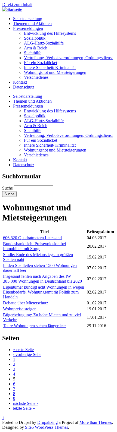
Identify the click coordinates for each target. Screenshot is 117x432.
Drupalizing (47, 422)
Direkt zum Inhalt (17, 4)
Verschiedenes (36, 77)
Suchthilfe (32, 53)
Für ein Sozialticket (40, 62)
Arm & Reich (35, 48)
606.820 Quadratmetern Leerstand (32, 237)
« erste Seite (23, 349)
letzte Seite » (24, 408)
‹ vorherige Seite (27, 354)
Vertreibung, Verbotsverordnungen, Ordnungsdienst (68, 57)
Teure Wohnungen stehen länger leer (34, 325)
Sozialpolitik (34, 38)
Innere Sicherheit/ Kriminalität (50, 67)
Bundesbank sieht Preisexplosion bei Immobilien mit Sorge (34, 246)
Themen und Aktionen (32, 23)
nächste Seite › (25, 403)
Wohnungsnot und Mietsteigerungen (55, 72)
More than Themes (95, 422)
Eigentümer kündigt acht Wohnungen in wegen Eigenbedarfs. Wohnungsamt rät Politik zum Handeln (43, 292)
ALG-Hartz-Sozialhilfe (44, 43)
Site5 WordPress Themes (46, 427)
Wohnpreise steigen (19, 309)
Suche (8, 188)
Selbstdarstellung (27, 18)
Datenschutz (23, 87)
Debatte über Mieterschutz (25, 303)
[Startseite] (12, 9)
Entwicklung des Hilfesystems (50, 33)
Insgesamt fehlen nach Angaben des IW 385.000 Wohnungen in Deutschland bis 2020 (42, 278)
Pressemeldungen (28, 28)
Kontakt (20, 82)
